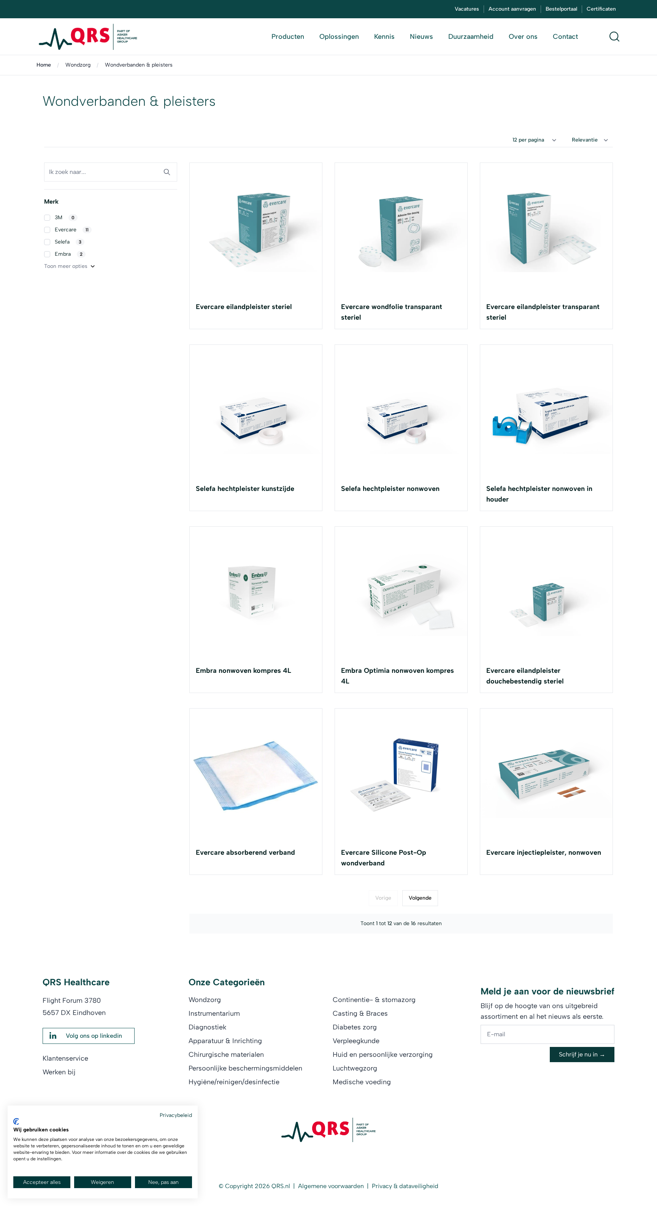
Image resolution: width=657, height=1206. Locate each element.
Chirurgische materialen (226, 1054)
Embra (69, 254)
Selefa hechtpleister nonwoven (390, 488)
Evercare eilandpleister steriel (244, 307)
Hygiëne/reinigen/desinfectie (234, 1082)
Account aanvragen (512, 9)
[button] (110, 217)
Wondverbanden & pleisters (139, 65)
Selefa (68, 242)
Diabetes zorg (355, 1027)
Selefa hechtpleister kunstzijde (245, 488)
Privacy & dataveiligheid (405, 1186)
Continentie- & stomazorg (374, 1000)
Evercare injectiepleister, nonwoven (543, 852)
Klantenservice (65, 1058)
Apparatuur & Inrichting (225, 1041)
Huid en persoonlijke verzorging (383, 1054)
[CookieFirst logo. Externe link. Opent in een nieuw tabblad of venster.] (16, 1121)
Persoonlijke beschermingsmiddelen (245, 1068)
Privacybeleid (176, 1115)
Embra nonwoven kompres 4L (243, 670)
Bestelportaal (561, 9)
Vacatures (467, 9)
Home (43, 65)
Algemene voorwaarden (331, 1186)
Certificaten (601, 9)
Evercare (72, 229)
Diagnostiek (207, 1027)
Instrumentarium (214, 1013)
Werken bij (59, 1072)
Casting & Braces (360, 1013)
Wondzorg (77, 65)
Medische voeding (362, 1082)
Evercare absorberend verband (245, 852)
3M (65, 217)
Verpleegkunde (356, 1041)
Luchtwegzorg (355, 1068)
